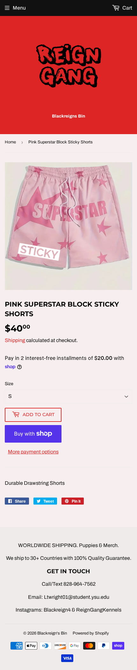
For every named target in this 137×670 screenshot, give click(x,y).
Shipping (15, 340)
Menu (19, 8)
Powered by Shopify (91, 633)
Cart (126, 8)
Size (9, 383)
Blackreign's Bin (52, 633)
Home (10, 142)
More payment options (33, 451)
